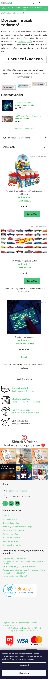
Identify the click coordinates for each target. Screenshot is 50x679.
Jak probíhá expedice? (11, 537)
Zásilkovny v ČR (25, 41)
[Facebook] (5, 503)
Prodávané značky (10, 534)
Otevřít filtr (10, 147)
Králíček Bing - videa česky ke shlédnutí (24, 628)
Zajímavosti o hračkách (12, 545)
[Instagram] (11, 503)
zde (31, 659)
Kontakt (5, 515)
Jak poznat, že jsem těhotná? (14, 576)
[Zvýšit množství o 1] (22, 214)
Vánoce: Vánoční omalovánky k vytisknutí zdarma (23, 570)
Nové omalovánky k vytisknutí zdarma (18, 567)
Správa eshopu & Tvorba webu (24, 630)
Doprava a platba (9, 519)
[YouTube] (17, 503)
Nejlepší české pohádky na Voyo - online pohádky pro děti (23, 563)
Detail (24, 357)
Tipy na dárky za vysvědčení (14, 559)
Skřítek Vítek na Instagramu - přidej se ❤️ (24, 443)
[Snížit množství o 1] (10, 214)
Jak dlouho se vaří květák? (13, 573)
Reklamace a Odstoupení (13, 530)
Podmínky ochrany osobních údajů (17, 526)
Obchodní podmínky (11, 523)
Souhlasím (24, 673)
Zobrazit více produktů (23, 128)
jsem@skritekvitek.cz (17, 491)
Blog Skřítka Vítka (10, 541)
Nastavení (24, 665)
